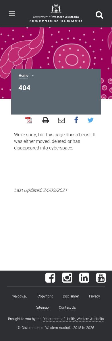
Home (23, 75)
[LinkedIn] (84, 280)
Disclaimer (71, 296)
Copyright (45, 296)
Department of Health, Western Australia (73, 319)
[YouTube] (101, 280)
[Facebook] (50, 280)
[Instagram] (67, 280)
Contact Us (67, 307)
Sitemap (42, 307)
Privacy (94, 296)
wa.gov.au (20, 296)
